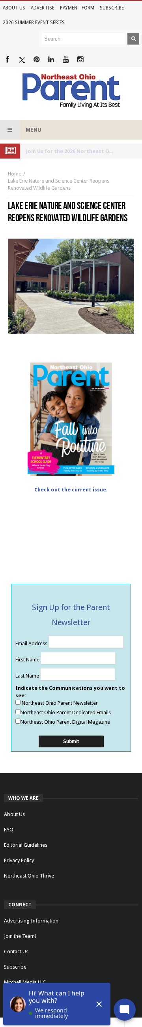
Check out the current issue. (71, 490)
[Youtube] (65, 59)
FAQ (8, 830)
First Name (28, 660)
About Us (14, 8)
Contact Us (16, 951)
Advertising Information (31, 921)
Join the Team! (20, 936)
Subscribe (112, 8)
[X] (22, 59)
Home (14, 174)
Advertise (42, 8)
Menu (33, 130)
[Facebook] (7, 59)
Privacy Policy (19, 860)
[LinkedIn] (51, 59)
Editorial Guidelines (25, 845)
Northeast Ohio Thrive (29, 876)
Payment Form (77, 8)
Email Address (32, 643)
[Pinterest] (36, 59)
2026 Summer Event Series (34, 22)
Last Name (27, 676)
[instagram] (80, 59)
